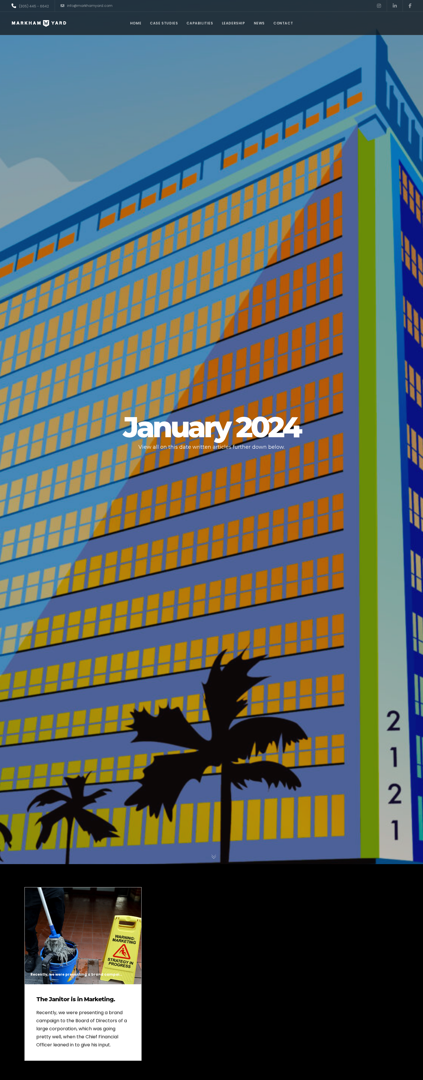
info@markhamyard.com (90, 5)
